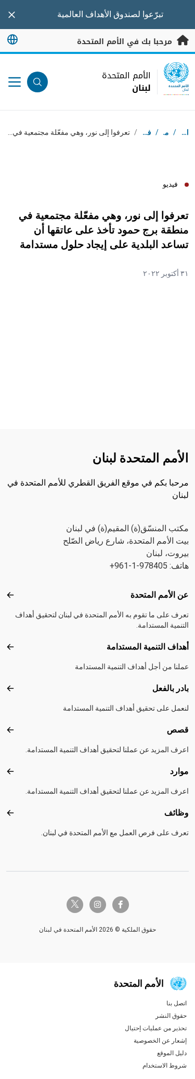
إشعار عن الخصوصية (160, 1040)
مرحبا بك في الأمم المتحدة (126, 42)
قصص (178, 730)
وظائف (176, 813)
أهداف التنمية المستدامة (148, 647)
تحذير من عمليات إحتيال (156, 1028)
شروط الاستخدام (164, 1065)
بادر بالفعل (170, 688)
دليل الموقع (172, 1053)
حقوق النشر (171, 1015)
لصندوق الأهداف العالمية (98, 14)
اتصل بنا (176, 1003)
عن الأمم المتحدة (160, 595)
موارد (179, 771)
